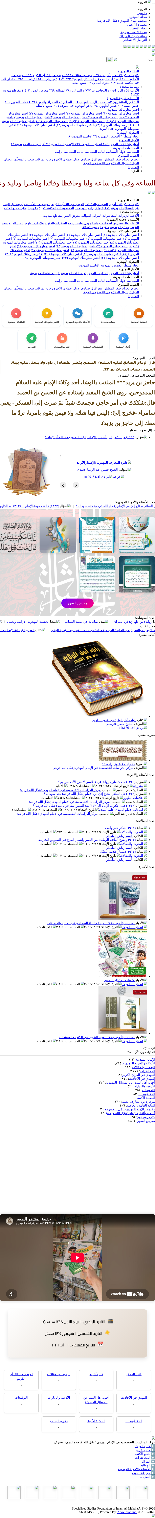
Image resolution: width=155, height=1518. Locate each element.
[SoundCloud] (133, 47)
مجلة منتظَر (129, 136)
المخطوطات (65, 208)
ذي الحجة (89, 163)
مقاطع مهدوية (52, 215)
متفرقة (61, 105)
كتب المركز (128, 75)
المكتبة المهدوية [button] (128, 200)
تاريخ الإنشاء (121, 786)
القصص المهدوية (106, 136)
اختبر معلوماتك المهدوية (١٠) (53, 121)
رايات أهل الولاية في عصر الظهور (114, 720)
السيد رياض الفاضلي (119, 836)
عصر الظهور (105, 105)
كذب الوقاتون (27, 621)
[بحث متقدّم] (115, 59)
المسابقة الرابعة (65, 151)
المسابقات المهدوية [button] (126, 277)
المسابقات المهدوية (126, 148)
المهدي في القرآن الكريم (45, 75)
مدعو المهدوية (81, 105)
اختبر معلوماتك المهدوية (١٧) (50, 250)
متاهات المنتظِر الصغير (119, 980)
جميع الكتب (79, 82)
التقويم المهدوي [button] (128, 284)
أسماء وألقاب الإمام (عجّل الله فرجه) (130, 1113)
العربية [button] (143, 2)
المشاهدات (84, 786)
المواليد (57, 90)
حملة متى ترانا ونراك (133, 36)
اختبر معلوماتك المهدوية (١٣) (74, 125)
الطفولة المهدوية (128, 132)
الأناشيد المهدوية (80, 136)
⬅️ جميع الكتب (145, 1454)
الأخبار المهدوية (129, 140)
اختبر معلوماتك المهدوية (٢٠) (63, 254)
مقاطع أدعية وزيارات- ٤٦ (118, 764)
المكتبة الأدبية (122, 82)
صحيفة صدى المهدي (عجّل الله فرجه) (122, 20)
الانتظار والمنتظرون (123, 102)
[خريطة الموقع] (125, 47)
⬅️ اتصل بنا (147, 1476)
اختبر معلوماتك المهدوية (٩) (90, 121)
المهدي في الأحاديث (37, 204)
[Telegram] (149, 47)
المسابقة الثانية (107, 151)
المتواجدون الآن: (144, 1052)
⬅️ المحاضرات (145, 1457)
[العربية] (149, 193)
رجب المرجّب (43, 159)
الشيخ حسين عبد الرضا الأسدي (97, 469)
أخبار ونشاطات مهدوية (28, 144)
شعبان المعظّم (24, 159)
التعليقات (57, 786)
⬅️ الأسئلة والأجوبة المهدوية (136, 1469)
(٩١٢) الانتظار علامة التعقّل (118, 851)
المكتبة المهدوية (128, 71)
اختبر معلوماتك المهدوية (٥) (104, 117)
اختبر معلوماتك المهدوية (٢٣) (81, 257)
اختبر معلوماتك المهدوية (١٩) (102, 254)
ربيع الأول (97, 159)
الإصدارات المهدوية (60, 144)
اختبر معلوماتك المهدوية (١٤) (35, 125)
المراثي (74, 90)
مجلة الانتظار (138, 28)
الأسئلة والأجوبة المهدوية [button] (123, 219)
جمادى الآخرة (62, 159)
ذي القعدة (103, 163)
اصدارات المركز (88, 144)
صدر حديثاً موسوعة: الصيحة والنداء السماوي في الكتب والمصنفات (91, 923)
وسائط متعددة (129, 86)
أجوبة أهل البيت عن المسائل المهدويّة (93, 79)
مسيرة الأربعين (137, 24)
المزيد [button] (135, 171)
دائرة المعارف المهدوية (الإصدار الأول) (102, 462)
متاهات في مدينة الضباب (126, 621)
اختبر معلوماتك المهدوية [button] (123, 231)
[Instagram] (141, 47)
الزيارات (115, 90)
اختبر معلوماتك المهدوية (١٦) (89, 250)
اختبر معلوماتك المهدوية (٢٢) (120, 257)
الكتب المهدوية (145, 1059)
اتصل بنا (133, 167)
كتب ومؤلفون (146, 1117)
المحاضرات (95, 90)
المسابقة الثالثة (86, 151)
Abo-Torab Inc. (127, 1512)
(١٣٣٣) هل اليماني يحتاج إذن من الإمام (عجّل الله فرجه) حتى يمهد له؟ (89, 793)
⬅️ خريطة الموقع (143, 1473)
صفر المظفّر (112, 159)
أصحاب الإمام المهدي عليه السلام (83, 102)
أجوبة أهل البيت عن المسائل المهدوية (130, 1082)
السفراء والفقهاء (44, 102)
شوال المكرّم (119, 163)
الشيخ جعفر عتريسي (119, 724)
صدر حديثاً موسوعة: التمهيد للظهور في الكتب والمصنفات (97, 1037)
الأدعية (131, 90)
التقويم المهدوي (128, 155)
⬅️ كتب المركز (145, 1446)
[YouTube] (137, 47)
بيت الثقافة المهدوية (133, 32)
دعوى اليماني (99, 82)
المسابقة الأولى (128, 151)
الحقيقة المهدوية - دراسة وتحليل (73, 621)
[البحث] (109, 59)
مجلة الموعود (138, 17)
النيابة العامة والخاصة (141, 1105)
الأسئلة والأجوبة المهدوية (123, 98)
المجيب (107, 790)
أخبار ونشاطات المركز (121, 144)
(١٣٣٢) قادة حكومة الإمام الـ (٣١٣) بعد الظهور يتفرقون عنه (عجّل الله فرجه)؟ (52, 506)
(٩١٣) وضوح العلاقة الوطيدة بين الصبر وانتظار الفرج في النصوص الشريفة (87, 839)
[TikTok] (129, 47)
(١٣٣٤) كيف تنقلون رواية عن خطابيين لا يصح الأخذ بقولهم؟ (96, 782)
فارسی (142, 13)
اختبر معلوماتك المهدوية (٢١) (24, 254)
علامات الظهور (18, 102)
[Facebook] (153, 47)
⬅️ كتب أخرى (145, 1450)
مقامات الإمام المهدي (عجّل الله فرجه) (129, 1109)
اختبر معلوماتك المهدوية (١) (120, 113)
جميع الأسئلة (44, 105)
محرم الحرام (130, 159)
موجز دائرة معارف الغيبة (138, 1101)
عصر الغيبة (128, 105)
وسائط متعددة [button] (129, 211)
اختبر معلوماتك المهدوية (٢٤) (42, 257)
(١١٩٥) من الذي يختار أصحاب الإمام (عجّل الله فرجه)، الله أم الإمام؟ (90, 437)
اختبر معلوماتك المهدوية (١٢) (113, 125)
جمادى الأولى (81, 159)
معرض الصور (35, 90)
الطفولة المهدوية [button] (128, 261)
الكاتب (138, 836)
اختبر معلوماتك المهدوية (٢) (83, 113)
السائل (138, 790)
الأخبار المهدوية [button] (129, 269)
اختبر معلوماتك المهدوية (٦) (67, 117)
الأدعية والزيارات (51, 79)
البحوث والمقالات (80, 75)
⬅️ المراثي (147, 1461)
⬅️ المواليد (147, 1465)
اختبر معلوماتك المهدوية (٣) (46, 113)
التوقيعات (27, 79)
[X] (145, 47)
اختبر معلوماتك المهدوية (123, 109)
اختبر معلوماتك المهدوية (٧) (30, 117)
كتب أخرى (106, 75)
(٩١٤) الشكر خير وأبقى (120, 828)
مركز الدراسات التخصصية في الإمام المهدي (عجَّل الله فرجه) (92, 767)
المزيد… (102, 128)
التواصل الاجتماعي (135, 40)
